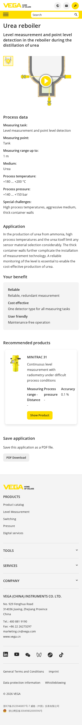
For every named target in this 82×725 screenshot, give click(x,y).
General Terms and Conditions (23, 671)
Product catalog (13, 505)
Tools (8, 550)
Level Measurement (16, 512)
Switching (9, 519)
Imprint (54, 671)
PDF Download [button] (16, 457)
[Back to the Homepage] (18, 486)
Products (11, 497)
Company (11, 581)
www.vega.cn (12, 636)
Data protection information (21, 682)
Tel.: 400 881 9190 (15, 621)
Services (10, 566)
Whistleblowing (55, 682)
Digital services (13, 533)
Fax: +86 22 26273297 (17, 626)
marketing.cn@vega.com (19, 631)
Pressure (9, 526)
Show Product (39, 415)
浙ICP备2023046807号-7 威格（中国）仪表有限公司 (31, 706)
